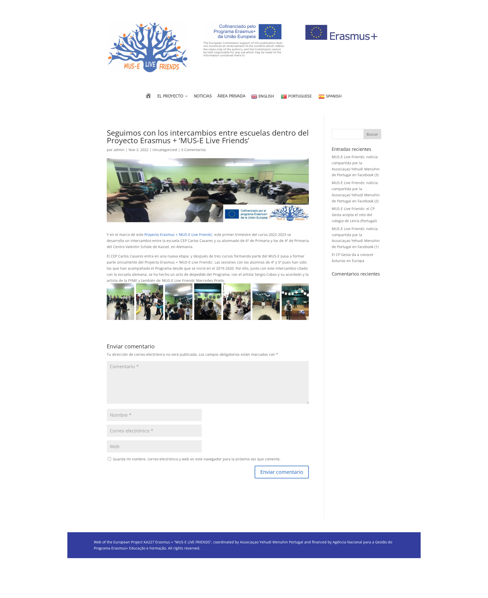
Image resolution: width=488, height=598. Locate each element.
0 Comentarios (193, 149)
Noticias (203, 96)
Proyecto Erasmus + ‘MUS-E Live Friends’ (178, 234)
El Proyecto (170, 96)
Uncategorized (164, 149)
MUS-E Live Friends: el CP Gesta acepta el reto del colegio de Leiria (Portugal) (354, 214)
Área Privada (231, 96)
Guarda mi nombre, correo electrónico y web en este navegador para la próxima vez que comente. (197, 459)
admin (119, 149)
